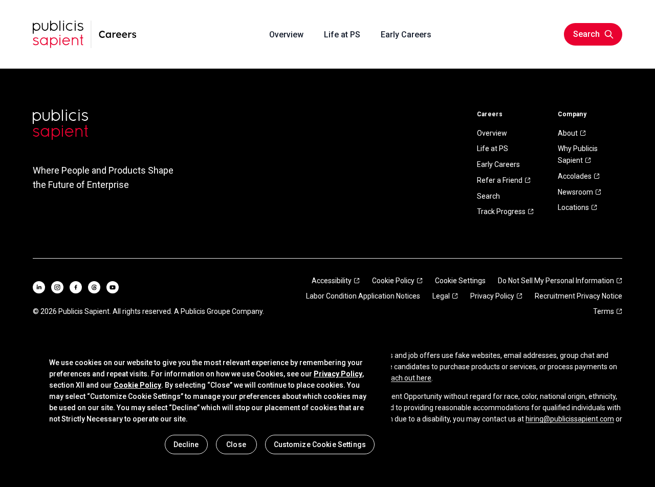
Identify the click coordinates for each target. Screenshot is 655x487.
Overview (492, 133)
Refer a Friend (499, 180)
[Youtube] (112, 287)
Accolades (575, 176)
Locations (573, 207)
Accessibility (332, 281)
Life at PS (492, 148)
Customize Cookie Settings (320, 444)
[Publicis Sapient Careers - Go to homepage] (85, 34)
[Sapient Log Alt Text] (60, 125)
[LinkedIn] (39, 287)
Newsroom (575, 192)
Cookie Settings (460, 281)
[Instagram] (57, 287)
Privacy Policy (492, 296)
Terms (603, 311)
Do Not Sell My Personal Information (556, 281)
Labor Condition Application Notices (363, 296)
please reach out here (396, 378)
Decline (186, 444)
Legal (441, 296)
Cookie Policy (393, 281)
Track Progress (501, 211)
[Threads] (94, 287)
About (568, 133)
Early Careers (498, 164)
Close (236, 444)
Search (488, 196)
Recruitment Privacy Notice (578, 296)
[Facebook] (76, 287)
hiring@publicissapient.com (570, 419)
